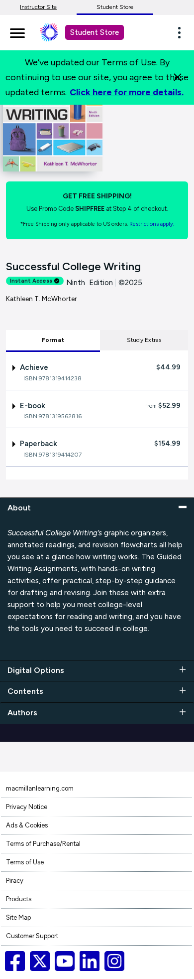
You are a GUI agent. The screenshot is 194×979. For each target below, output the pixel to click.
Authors (22, 712)
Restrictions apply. (151, 224)
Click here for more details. (127, 92)
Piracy (14, 880)
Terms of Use (25, 862)
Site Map (18, 917)
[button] (182, 32)
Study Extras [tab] (144, 339)
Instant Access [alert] (31, 281)
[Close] (178, 77)
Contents (25, 691)
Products (18, 899)
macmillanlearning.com (40, 788)
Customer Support (32, 936)
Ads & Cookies (27, 825)
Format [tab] (53, 339)
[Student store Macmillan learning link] (56, 32)
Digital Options (35, 670)
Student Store (115, 6)
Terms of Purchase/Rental (43, 843)
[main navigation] (17, 31)
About (19, 507)
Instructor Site (38, 6)
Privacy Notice (26, 807)
